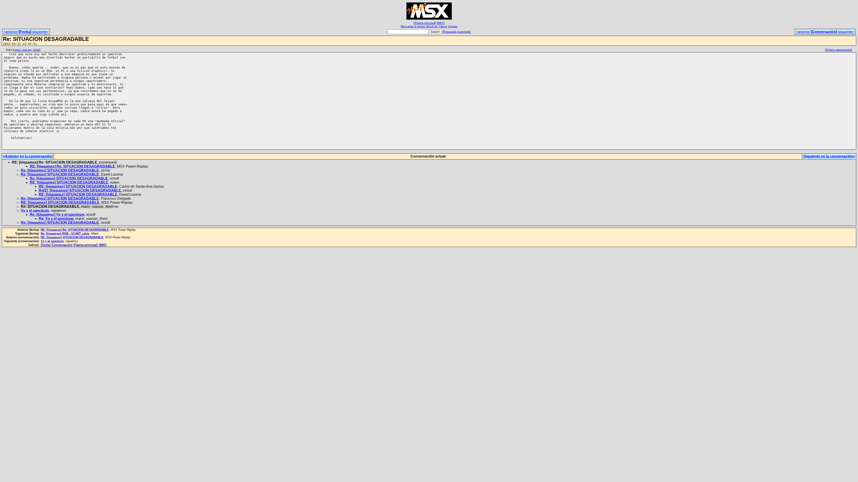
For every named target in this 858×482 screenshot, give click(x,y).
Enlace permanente (838, 50)
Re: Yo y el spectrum (56, 218)
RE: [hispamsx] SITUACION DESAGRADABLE (69, 182)
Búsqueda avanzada (456, 31)
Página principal (424, 23)
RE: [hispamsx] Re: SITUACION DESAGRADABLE (72, 166)
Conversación (824, 32)
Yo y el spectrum (35, 210)
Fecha (25, 32)
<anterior (11, 32)
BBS (441, 23)
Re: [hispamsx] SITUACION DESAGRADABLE (60, 170)
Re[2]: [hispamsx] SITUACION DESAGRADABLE (80, 190)
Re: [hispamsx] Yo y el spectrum (57, 214)
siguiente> (40, 32)
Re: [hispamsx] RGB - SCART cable (65, 233)
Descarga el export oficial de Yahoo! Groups (429, 26)
